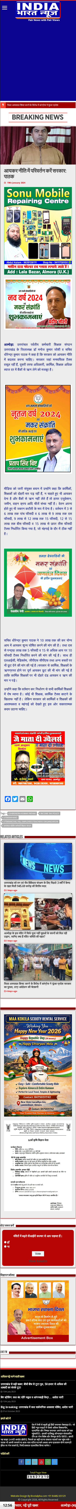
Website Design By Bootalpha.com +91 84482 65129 (38, 1496)
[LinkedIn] (35, 1462)
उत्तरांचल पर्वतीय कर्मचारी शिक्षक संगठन (17, 826)
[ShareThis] (48, 1462)
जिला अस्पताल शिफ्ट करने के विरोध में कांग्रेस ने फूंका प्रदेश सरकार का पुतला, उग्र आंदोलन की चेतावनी (37, 985)
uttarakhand (10, 817)
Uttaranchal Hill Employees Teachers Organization (31, 822)
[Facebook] (21, 1462)
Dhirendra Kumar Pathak (22, 813)
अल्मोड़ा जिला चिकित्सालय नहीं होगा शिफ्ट (24, 105)
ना (8, 1246)
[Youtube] (41, 1462)
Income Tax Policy (50, 813)
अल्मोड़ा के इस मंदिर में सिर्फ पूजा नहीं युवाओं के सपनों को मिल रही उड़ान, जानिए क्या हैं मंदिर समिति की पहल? (35, 935)
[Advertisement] (38, 61)
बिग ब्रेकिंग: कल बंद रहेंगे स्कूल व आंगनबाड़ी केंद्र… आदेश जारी (32, 1397)
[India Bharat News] (38, 10)
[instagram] (55, 1462)
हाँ (8, 1242)
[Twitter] (28, 1462)
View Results (38, 1261)
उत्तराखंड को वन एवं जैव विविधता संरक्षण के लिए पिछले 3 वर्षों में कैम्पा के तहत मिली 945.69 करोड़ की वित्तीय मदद (37, 884)
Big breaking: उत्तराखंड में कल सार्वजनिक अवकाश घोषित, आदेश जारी (37, 1407)
